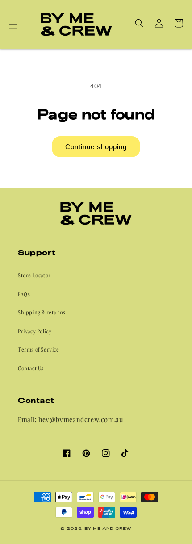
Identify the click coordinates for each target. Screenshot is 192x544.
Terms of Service (38, 349)
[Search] (139, 23)
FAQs (24, 294)
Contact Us (31, 368)
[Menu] (13, 24)
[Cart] (178, 23)
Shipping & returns (42, 312)
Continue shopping (96, 147)
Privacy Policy (34, 331)
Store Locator (34, 275)
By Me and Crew (108, 528)
